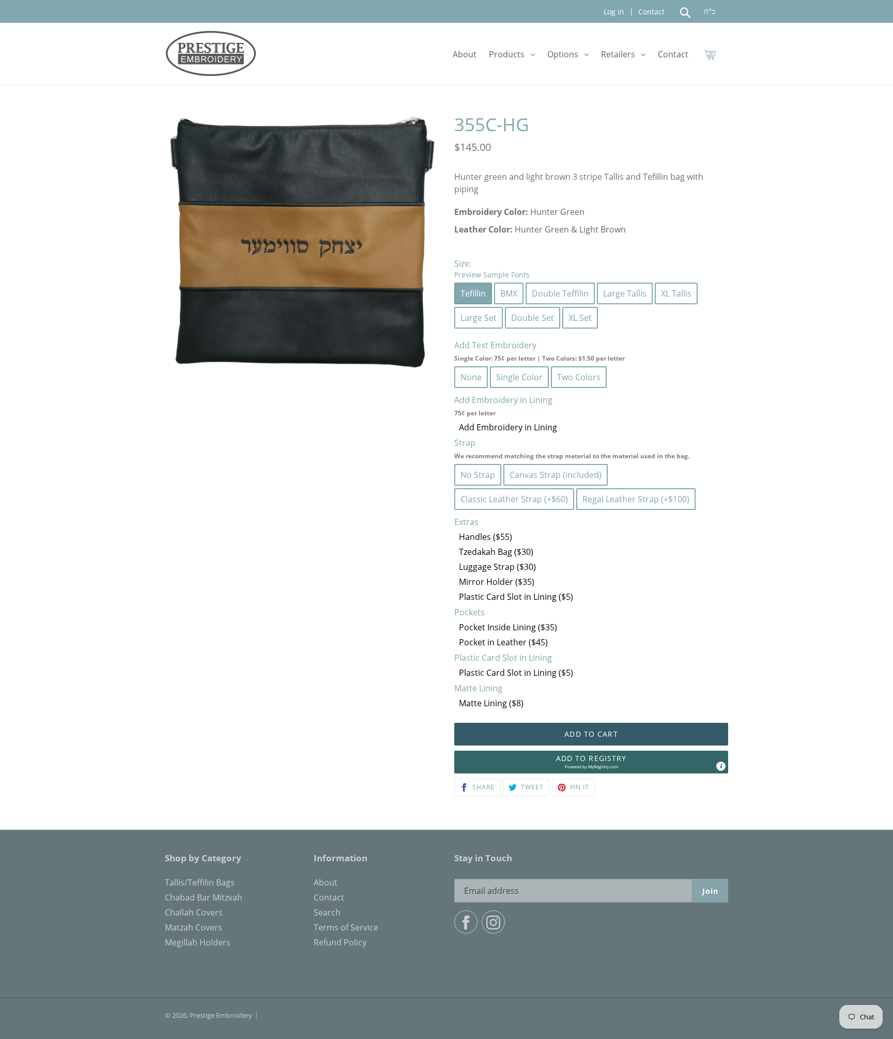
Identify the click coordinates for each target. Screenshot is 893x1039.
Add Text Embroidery (539, 351)
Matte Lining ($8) (491, 703)
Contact (650, 12)
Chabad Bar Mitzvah (203, 897)
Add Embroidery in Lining (508, 427)
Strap (571, 448)
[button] (591, 762)
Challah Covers (194, 912)
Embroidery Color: (491, 212)
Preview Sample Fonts (492, 275)
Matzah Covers (193, 927)
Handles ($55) (485, 536)
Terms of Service (346, 927)
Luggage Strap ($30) (497, 566)
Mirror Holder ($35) (496, 581)
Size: (492, 269)
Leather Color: (483, 229)
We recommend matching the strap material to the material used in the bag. (571, 456)
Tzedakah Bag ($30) (496, 551)
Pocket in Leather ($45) (503, 642)
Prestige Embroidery (221, 1015)
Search (327, 912)
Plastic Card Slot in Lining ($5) (516, 596)
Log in (614, 12)
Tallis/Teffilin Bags (200, 882)
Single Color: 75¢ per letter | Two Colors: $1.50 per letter (539, 358)
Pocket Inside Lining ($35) (508, 627)
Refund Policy (340, 942)
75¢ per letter (475, 413)
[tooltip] (721, 766)
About (325, 882)
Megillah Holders (197, 942)
